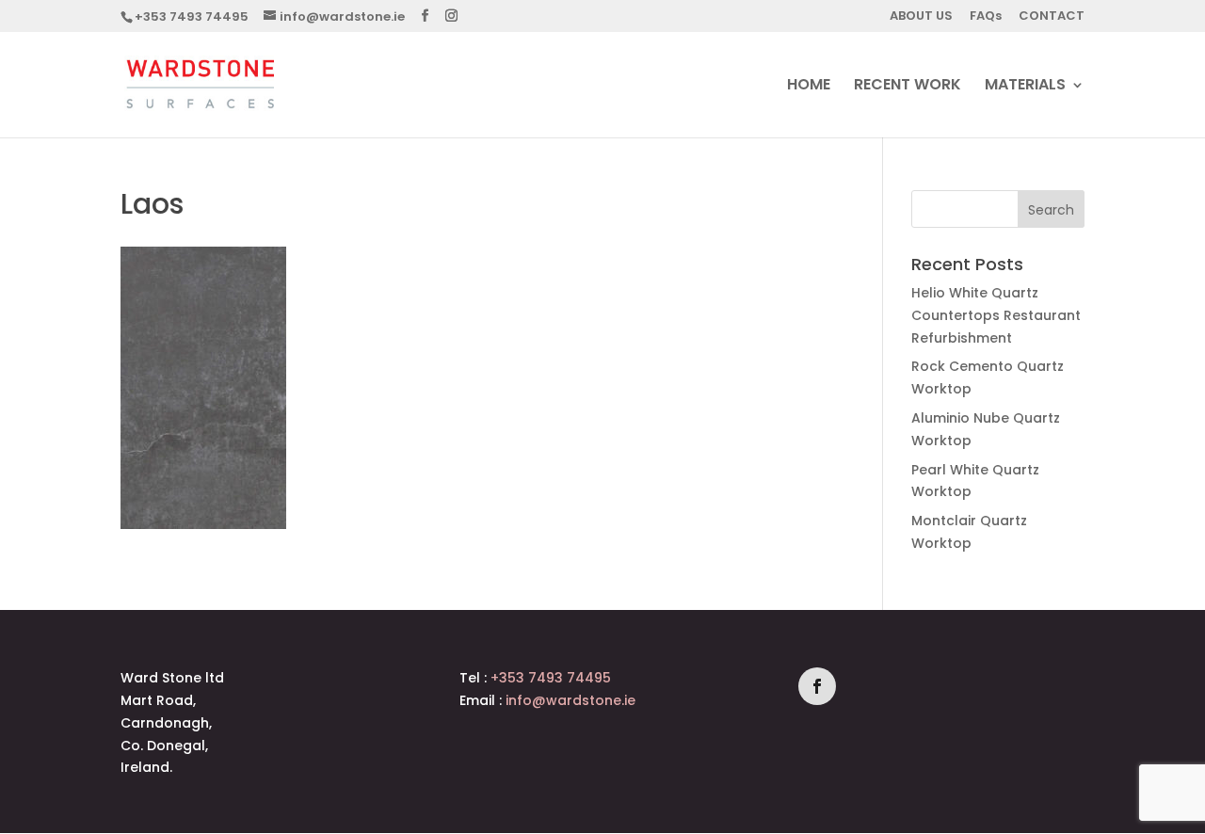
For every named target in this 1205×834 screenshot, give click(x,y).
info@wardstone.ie (570, 700)
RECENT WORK (907, 86)
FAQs (986, 16)
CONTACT (1051, 16)
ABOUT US (921, 16)
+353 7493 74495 (192, 16)
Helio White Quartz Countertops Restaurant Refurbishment (996, 315)
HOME (808, 86)
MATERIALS (1025, 86)
